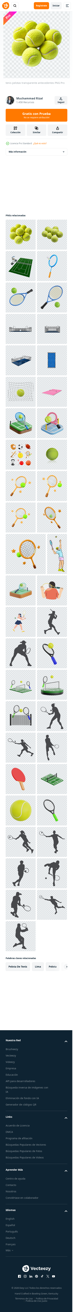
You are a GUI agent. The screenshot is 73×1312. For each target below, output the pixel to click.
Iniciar (56, 5)
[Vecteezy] (5, 5)
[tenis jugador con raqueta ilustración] (21, 946)
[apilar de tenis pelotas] (21, 266)
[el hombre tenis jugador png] (21, 1009)
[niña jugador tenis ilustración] (21, 978)
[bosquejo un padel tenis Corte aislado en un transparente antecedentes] (21, 486)
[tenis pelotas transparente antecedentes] (21, 235)
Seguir (61, 102)
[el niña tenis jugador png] (21, 1229)
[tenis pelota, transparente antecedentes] (21, 706)
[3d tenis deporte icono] (42, 905)
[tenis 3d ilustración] (21, 612)
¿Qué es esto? (40, 143)
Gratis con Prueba (36, 115)
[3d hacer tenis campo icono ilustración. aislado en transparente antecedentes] (21, 1135)
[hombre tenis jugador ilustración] (16, 910)
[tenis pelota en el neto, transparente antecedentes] (21, 549)
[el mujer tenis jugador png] (21, 1041)
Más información (17, 151)
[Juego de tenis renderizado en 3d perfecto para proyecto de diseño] (21, 297)
